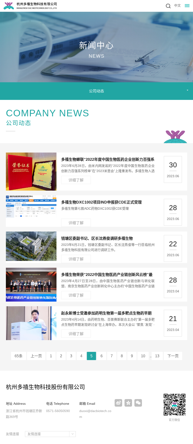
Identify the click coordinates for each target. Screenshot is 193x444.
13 (157, 356)
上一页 (36, 356)
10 (143, 356)
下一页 (173, 356)
